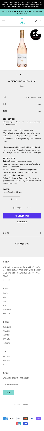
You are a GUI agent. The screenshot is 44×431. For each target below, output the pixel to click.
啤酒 (4, 305)
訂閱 (8, 393)
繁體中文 (26, 405)
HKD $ (15, 405)
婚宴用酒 (6, 313)
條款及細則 (7, 327)
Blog (4, 364)
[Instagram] (9, 280)
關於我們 (6, 356)
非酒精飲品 (7, 309)
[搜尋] (36, 21)
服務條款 (6, 339)
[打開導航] (3, 21)
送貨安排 (6, 335)
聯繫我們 (6, 360)
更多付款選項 (22, 221)
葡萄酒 (5, 293)
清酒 (4, 301)
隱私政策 (6, 331)
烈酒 (4, 297)
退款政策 (6, 343)
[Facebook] (4, 280)
